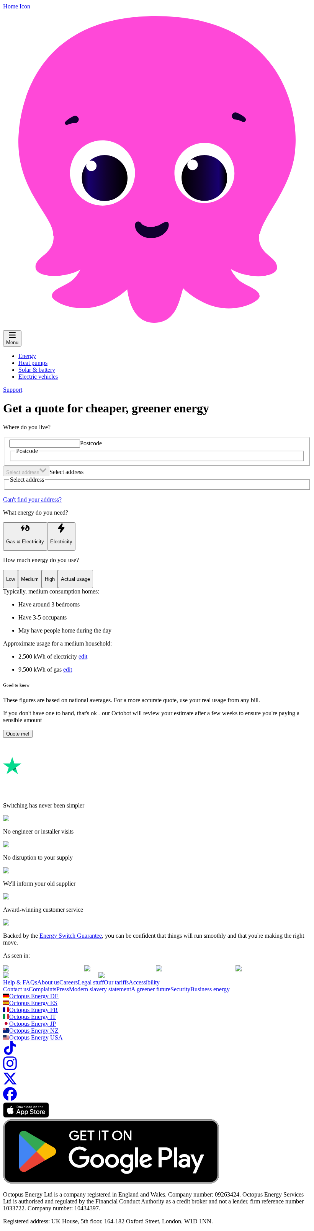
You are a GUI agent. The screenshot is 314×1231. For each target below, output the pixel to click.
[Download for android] (111, 1181)
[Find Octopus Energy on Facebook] (10, 1098)
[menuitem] (27, 356)
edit (82, 656)
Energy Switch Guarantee (70, 935)
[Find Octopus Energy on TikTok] (10, 1053)
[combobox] (26, 471)
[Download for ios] (26, 1115)
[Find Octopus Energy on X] (10, 1083)
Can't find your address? (32, 499)
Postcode (91, 443)
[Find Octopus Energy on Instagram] (10, 1068)
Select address (66, 472)
